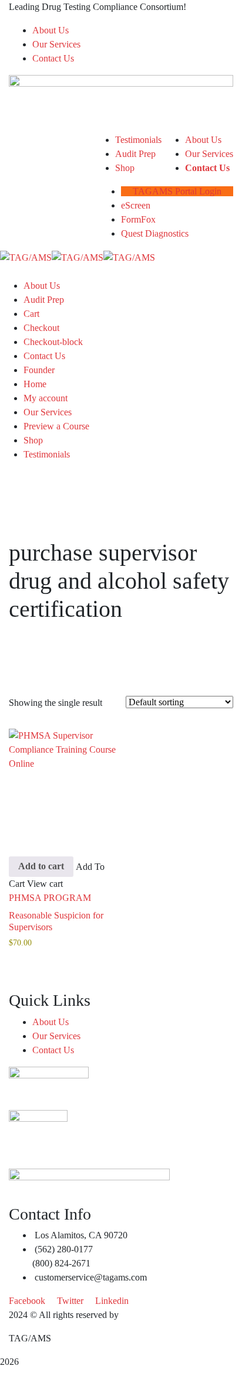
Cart (31, 314)
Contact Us (53, 58)
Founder (39, 370)
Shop (33, 440)
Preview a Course (56, 426)
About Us (50, 30)
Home (34, 384)
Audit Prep (43, 300)
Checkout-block (53, 342)
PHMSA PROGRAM (50, 898)
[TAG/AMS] (26, 257)
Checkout (41, 328)
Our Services (56, 44)
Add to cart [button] (41, 866)
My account (45, 398)
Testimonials (46, 454)
